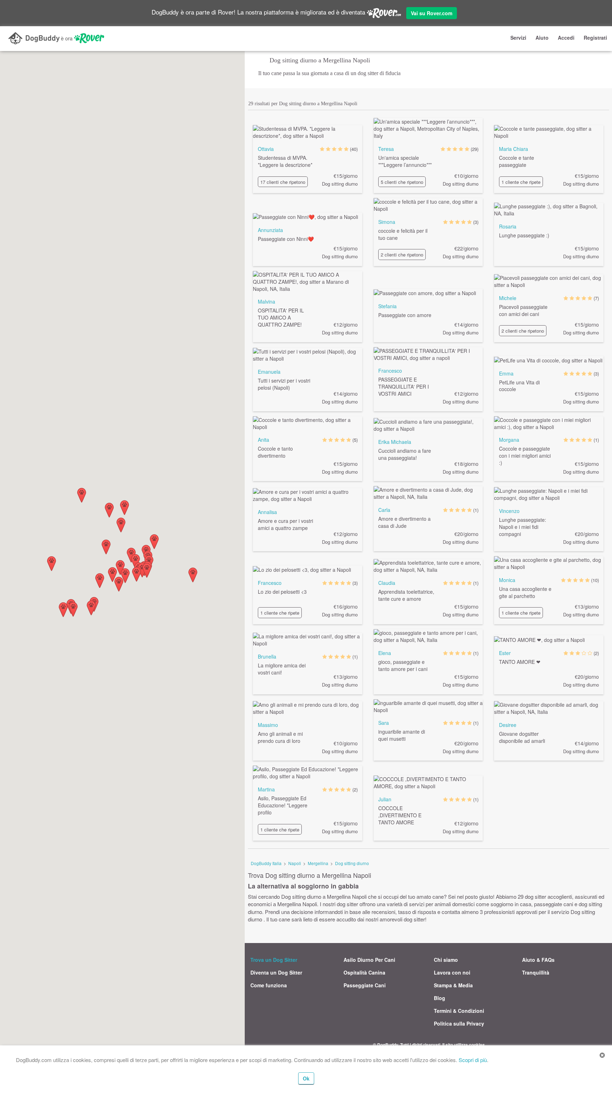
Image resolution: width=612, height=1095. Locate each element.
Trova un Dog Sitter (273, 959)
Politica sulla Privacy (459, 1023)
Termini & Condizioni (459, 1010)
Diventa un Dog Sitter (276, 972)
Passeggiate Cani (365, 985)
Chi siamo (446, 959)
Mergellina (318, 863)
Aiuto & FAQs (538, 959)
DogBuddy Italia (266, 863)
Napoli (294, 863)
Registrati (595, 37)
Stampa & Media (453, 985)
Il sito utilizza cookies (463, 1045)
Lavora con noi (452, 972)
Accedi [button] (566, 37)
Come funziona (268, 985)
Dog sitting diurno (352, 863)
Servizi (518, 37)
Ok (306, 1078)
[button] (135, 561)
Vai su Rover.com (431, 13)
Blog (439, 997)
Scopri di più (473, 1059)
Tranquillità (535, 972)
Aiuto (542, 37)
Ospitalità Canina (364, 972)
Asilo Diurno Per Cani (369, 959)
